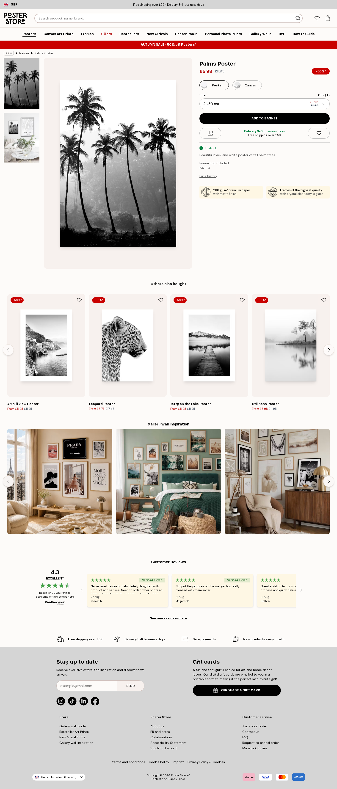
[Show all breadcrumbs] (9, 53)
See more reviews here (168, 618)
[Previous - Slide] (8, 349)
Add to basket (264, 118)
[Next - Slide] (328, 349)
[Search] (298, 18)
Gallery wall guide (72, 726)
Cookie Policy (159, 762)
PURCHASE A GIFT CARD (240, 690)
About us (157, 726)
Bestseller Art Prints (74, 732)
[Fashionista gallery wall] (59, 481)
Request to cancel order (260, 743)
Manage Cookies (254, 748)
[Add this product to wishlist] (319, 133)
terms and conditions (128, 762)
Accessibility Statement (168, 743)
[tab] (317, 18)
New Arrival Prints (72, 737)
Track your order (254, 726)
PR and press (160, 732)
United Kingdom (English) (59, 777)
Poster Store (178, 775)
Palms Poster (44, 53)
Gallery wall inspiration (76, 743)
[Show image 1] (21, 83)
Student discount (163, 748)
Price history (208, 176)
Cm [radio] (321, 95)
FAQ (245, 737)
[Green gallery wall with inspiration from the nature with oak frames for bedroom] (168, 481)
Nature (24, 53)
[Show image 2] (21, 138)
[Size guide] (210, 133)
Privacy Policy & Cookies (206, 762)
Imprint (178, 762)
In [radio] (328, 95)
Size (202, 95)
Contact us (250, 732)
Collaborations (161, 737)
